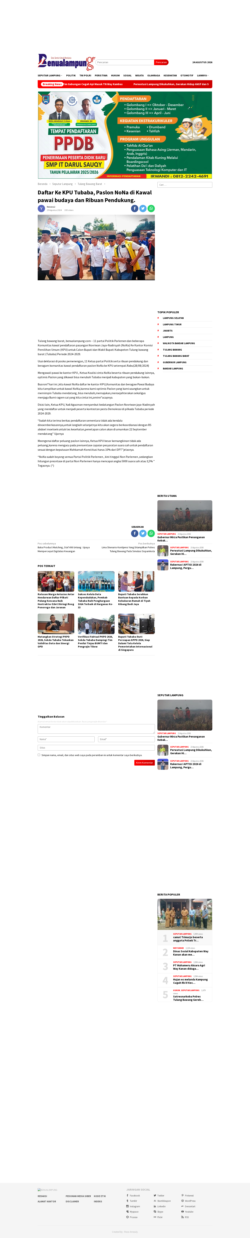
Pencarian (161, 62)
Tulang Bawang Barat (176, 356)
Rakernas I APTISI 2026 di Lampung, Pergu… (185, 566)
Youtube (189, 1211)
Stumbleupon (164, 1200)
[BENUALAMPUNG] (66, 62)
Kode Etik (100, 1196)
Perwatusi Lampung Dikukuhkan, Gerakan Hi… (191, 552)
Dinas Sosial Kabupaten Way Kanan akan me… (190, 953)
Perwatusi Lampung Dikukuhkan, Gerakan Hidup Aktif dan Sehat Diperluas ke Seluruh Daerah (154, 84)
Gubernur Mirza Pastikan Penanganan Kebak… (181, 539)
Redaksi (42, 1196)
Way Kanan (178, 948)
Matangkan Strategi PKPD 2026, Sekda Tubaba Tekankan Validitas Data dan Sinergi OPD (56, 641)
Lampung (168, 337)
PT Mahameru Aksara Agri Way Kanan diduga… (189, 967)
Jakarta (167, 330)
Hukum (176, 990)
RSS (187, 1217)
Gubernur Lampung (174, 362)
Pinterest (189, 1195)
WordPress (190, 1200)
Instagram (135, 1206)
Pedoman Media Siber (78, 1196)
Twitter (160, 1195)
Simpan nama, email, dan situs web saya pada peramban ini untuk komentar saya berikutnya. (92, 755)
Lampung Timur (172, 324)
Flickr (160, 1217)
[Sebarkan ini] (134, 208)
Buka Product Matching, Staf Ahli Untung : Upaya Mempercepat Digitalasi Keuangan (64, 547)
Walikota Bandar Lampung (179, 343)
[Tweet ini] (143, 208)
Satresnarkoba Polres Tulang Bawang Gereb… (188, 998)
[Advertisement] (125, 25)
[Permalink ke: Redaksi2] (41, 208)
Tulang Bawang (172, 349)
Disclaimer (72, 1201)
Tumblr (133, 1200)
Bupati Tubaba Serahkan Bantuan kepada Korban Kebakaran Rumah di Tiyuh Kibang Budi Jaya (134, 599)
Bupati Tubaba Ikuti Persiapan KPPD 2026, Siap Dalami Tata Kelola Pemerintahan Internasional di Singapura (135, 643)
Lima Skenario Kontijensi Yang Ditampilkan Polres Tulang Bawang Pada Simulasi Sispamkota (128, 547)
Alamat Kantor (47, 1201)
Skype (160, 1211)
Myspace (134, 1211)
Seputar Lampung (166, 534)
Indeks (98, 1201)
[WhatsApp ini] (151, 208)
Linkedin (161, 1206)
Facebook (135, 1195)
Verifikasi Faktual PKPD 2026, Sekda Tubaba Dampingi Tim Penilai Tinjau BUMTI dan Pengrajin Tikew (95, 641)
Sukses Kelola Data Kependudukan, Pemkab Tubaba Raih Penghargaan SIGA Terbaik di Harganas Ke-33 (95, 601)
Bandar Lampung (173, 368)
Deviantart (190, 1206)
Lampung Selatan (173, 318)
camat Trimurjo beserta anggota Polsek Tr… (188, 939)
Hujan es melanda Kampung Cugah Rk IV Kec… (190, 981)
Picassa (133, 1217)
